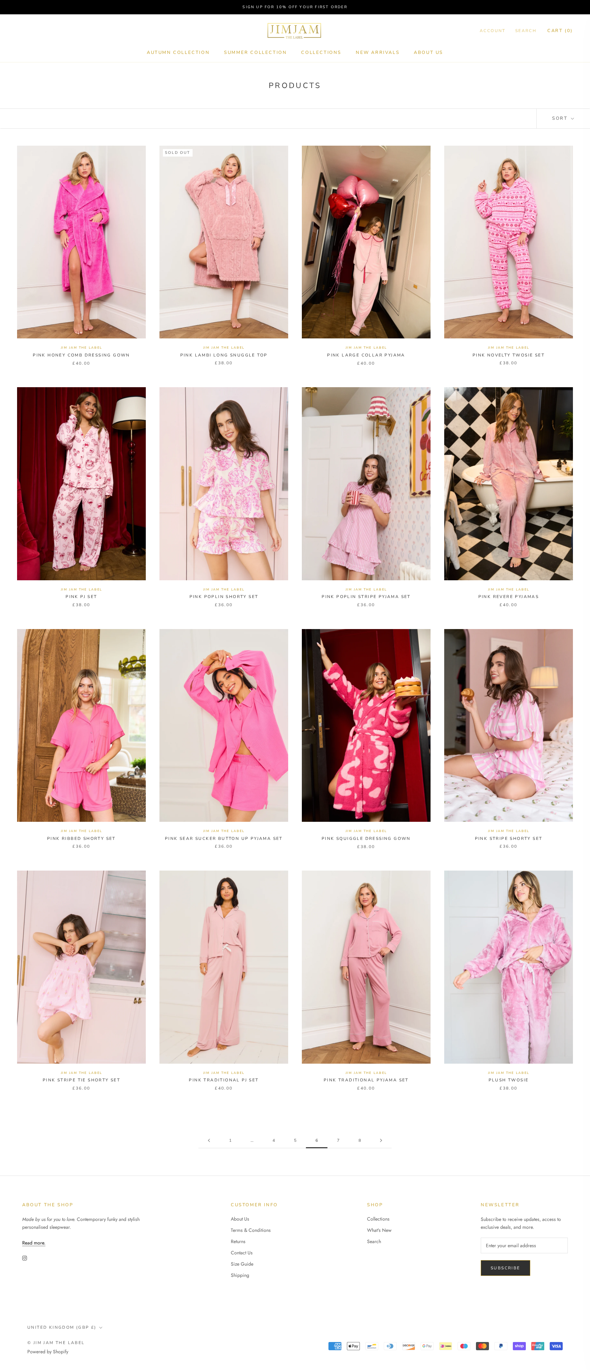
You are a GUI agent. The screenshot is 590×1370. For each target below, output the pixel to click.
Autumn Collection (178, 52)
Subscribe (505, 1268)
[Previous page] (209, 1140)
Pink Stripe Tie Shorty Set (81, 1080)
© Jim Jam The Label (56, 1342)
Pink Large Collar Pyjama (366, 355)
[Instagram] (24, 1258)
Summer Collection (255, 52)
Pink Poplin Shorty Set (223, 596)
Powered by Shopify (47, 1351)
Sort (561, 118)
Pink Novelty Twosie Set (509, 355)
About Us (428, 52)
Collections (321, 52)
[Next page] (381, 1140)
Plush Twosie (509, 1080)
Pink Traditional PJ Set (223, 1080)
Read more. (33, 1242)
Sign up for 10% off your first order (294, 7)
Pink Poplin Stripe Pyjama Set (366, 596)
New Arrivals (377, 52)
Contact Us (242, 1252)
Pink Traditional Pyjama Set (366, 1080)
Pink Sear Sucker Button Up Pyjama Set (224, 838)
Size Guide (242, 1263)
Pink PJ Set (81, 596)
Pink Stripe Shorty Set (509, 838)
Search (525, 30)
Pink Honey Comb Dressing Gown (81, 355)
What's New (379, 1230)
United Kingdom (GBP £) (62, 1327)
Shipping (240, 1275)
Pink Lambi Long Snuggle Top (224, 355)
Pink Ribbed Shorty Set (81, 838)
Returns (238, 1241)
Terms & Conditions (251, 1230)
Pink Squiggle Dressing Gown (366, 838)
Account (493, 30)
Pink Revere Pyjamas (508, 596)
